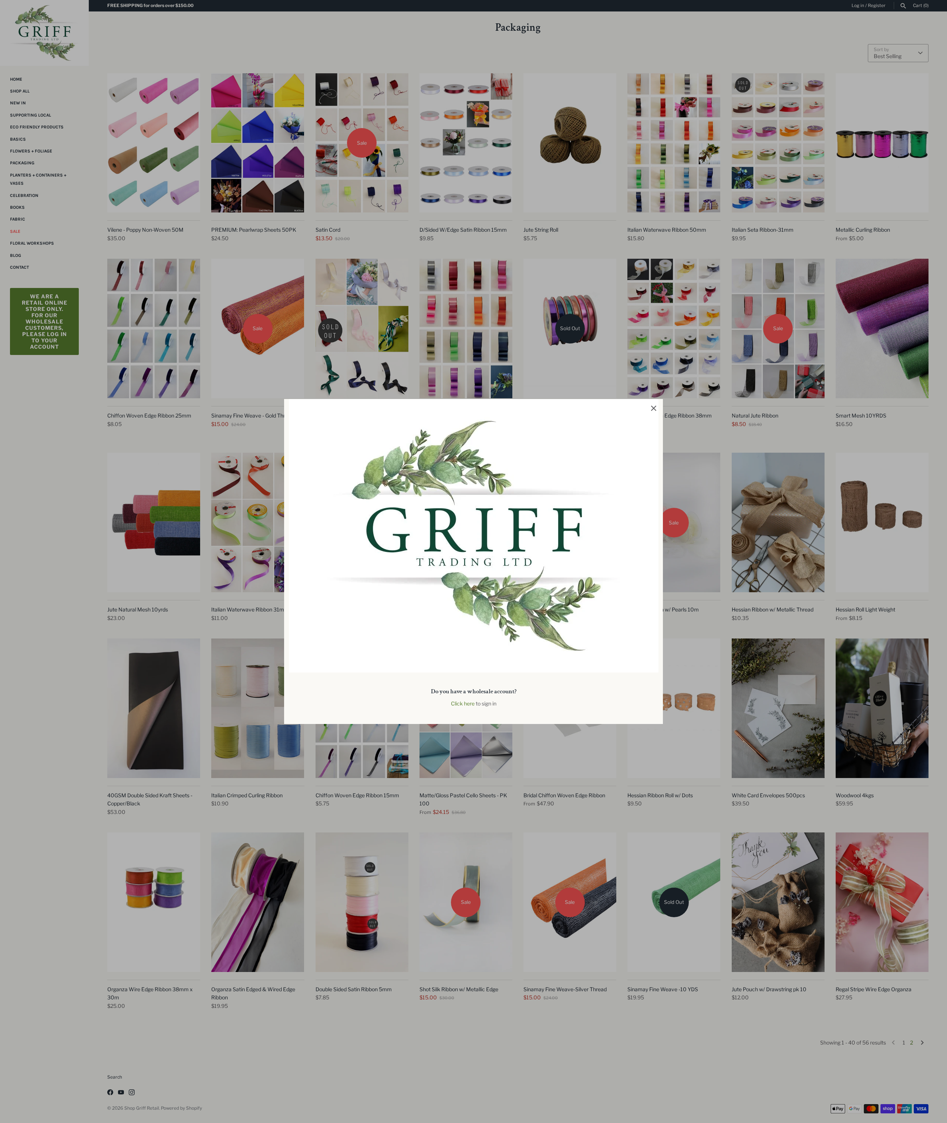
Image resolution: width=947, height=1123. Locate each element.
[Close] (654, 408)
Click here (463, 703)
